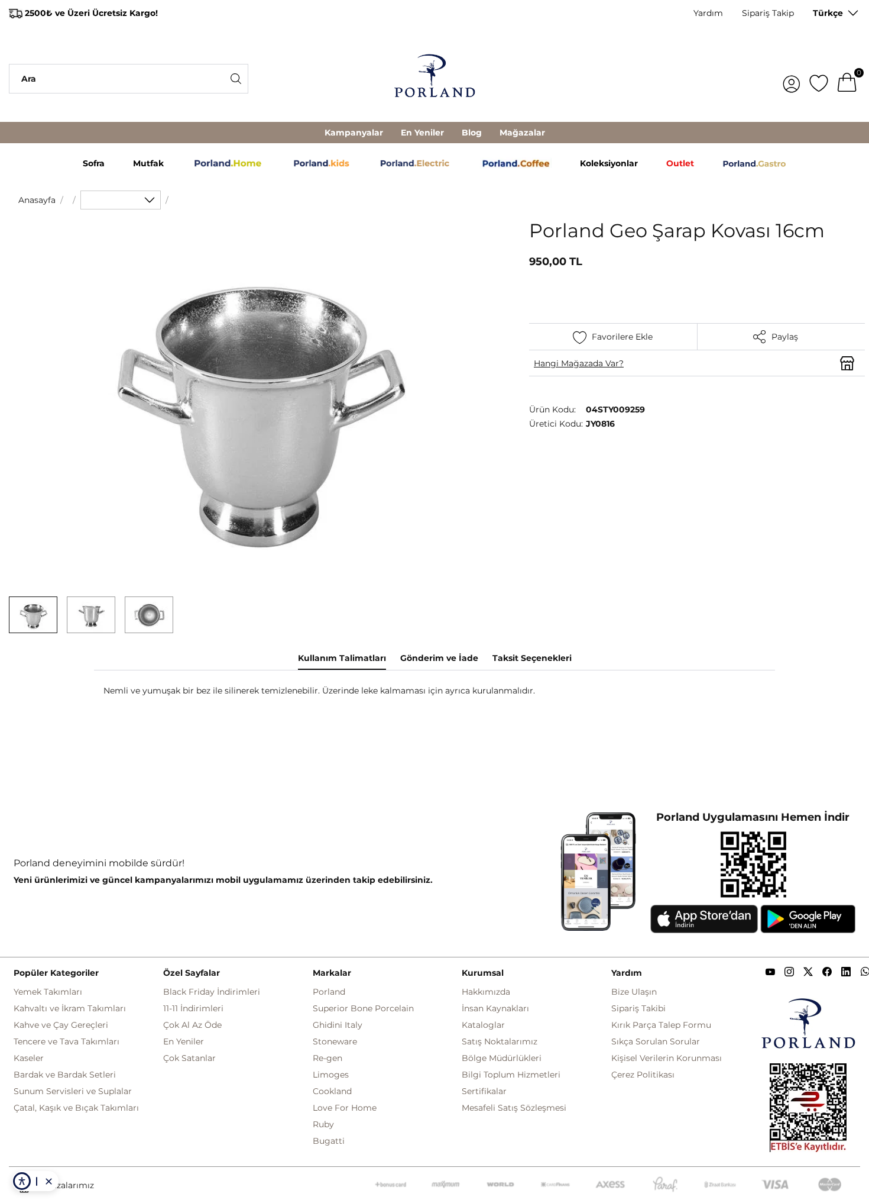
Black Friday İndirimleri (211, 991)
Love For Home (345, 1107)
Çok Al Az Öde (192, 1025)
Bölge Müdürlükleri (501, 1058)
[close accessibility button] (48, 1181)
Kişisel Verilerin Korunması (666, 1058)
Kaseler (29, 1058)
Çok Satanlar (189, 1058)
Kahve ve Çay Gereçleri (61, 1025)
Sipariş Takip (768, 13)
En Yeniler (422, 132)
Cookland (332, 1091)
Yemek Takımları (48, 991)
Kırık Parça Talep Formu (661, 1025)
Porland (329, 991)
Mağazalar (522, 132)
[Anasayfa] (435, 78)
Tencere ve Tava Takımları (66, 1041)
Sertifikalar (484, 1091)
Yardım (708, 13)
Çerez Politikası (643, 1074)
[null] (120, 200)
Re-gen (327, 1058)
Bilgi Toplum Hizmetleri (511, 1074)
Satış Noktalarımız (499, 1041)
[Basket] (847, 79)
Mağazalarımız (64, 1185)
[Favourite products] (819, 79)
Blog (472, 132)
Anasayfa (37, 200)
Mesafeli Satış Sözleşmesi (514, 1107)
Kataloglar (483, 1025)
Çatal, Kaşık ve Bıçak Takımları (76, 1107)
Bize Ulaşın (634, 991)
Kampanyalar (354, 132)
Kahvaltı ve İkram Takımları (70, 1008)
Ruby (323, 1124)
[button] (33, 614)
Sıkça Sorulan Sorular (655, 1041)
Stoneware (335, 1041)
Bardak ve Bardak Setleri (65, 1074)
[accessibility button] (22, 1181)
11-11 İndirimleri (193, 1008)
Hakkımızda (486, 991)
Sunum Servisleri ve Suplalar (73, 1091)
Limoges (331, 1074)
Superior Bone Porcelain (363, 1008)
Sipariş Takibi (638, 1008)
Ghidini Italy (337, 1025)
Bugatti (329, 1141)
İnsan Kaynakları (495, 1008)
